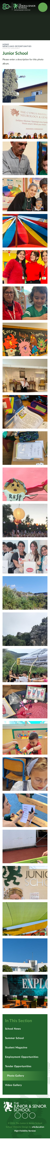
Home (6, 44)
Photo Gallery (11, 48)
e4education (38, 1127)
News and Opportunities (17, 46)
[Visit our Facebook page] (18, 1115)
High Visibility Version (25, 1131)
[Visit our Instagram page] (25, 1115)
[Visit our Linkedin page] (32, 1115)
